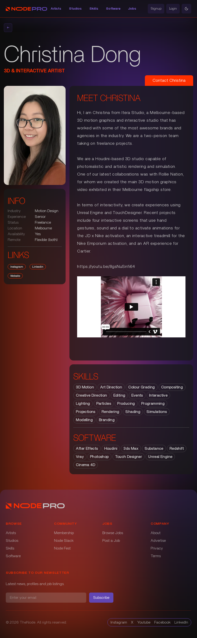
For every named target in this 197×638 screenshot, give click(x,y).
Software (113, 8)
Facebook (162, 622)
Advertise (158, 541)
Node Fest (62, 548)
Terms (156, 556)
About (155, 533)
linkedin (37, 266)
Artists (56, 8)
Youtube (143, 622)
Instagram (119, 622)
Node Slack (64, 541)
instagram (16, 266)
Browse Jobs (112, 533)
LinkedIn (181, 622)
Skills (93, 8)
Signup (156, 8)
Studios (75, 8)
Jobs (132, 8)
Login (173, 8)
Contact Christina (169, 80)
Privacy (157, 548)
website (15, 275)
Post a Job (111, 541)
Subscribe (101, 598)
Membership (64, 533)
